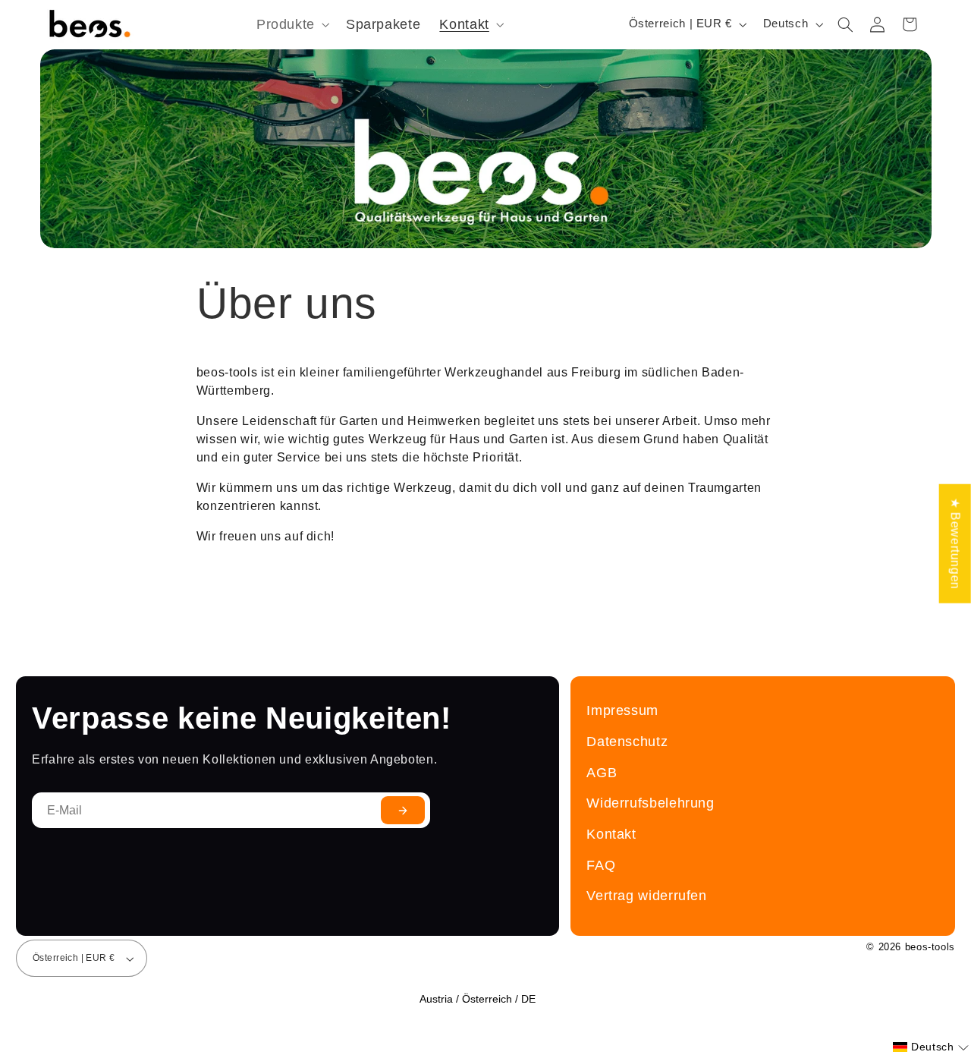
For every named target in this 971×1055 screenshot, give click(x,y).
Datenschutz (627, 741)
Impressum (622, 710)
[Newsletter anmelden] (403, 810)
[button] (291, 24)
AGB (601, 772)
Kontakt (611, 834)
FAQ (600, 865)
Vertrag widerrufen (646, 895)
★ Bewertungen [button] (955, 543)
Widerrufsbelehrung (650, 803)
